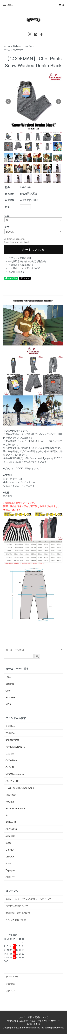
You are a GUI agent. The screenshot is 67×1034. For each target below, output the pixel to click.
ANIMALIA (11, 822)
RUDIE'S (10, 801)
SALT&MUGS (12, 781)
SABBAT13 (11, 829)
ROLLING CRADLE (15, 808)
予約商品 (10, 726)
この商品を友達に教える (21, 264)
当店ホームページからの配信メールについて (28, 899)
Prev (8, 101)
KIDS (8, 704)
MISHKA (10, 849)
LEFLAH (10, 856)
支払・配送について (38, 1017)
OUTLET (10, 877)
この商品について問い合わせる (24, 268)
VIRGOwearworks (15, 774)
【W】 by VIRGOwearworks (20, 787)
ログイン (10, 990)
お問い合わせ (33, 1024)
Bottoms (16, 45)
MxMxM (10, 753)
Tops (8, 676)
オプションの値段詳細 (19, 257)
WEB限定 (10, 733)
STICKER (10, 697)
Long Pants (29, 45)
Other (8, 690)
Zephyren (10, 870)
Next (58, 101)
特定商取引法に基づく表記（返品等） (27, 261)
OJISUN (10, 767)
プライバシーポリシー (48, 1020)
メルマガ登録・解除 (16, 919)
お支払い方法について (17, 905)
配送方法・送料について (18, 912)
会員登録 (10, 983)
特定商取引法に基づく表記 (21, 1020)
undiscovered (12, 739)
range (9, 842)
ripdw (8, 863)
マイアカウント (13, 976)
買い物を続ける (16, 271)
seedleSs (10, 835)
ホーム (7, 45)
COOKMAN (18, 49)
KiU (7, 815)
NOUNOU (11, 794)
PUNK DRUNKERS (15, 746)
